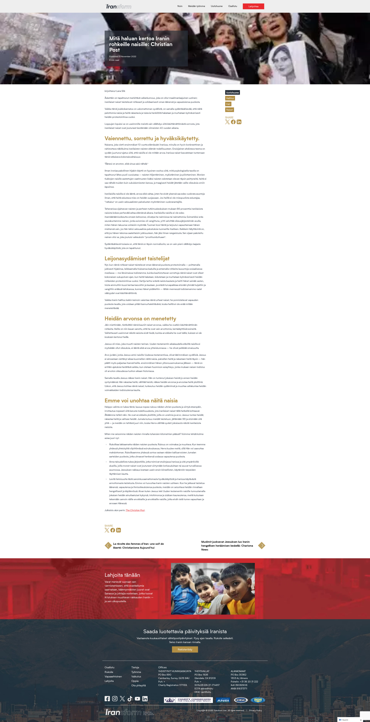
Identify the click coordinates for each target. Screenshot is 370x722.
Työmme (136, 672)
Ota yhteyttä (138, 685)
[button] (350, 719)
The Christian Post (135, 510)
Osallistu (109, 667)
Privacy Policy (255, 710)
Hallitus (230, 98)
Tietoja (135, 667)
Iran (228, 103)
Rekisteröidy (185, 649)
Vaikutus (136, 676)
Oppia (134, 681)
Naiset (229, 109)
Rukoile (109, 672)
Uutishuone (232, 92)
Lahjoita (109, 681)
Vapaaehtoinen (113, 676)
